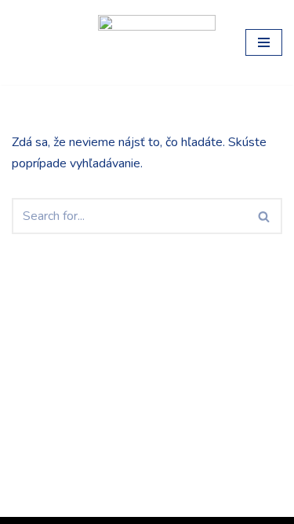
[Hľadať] (264, 216)
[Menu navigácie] (263, 42)
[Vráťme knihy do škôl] (43, 42)
